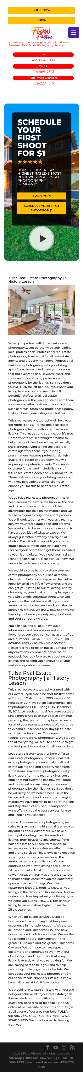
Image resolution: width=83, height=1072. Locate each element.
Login (42, 20)
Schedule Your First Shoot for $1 (41, 208)
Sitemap (15, 1058)
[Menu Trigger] (73, 32)
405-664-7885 (43, 57)
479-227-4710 (43, 81)
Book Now (41, 10)
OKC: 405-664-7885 (40, 1058)
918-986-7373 (43, 69)
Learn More (41, 196)
